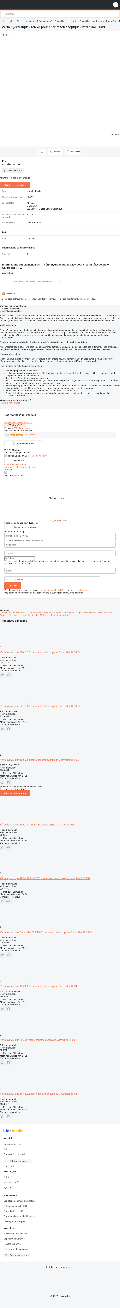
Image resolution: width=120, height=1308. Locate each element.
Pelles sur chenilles (31, 612)
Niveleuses (91, 612)
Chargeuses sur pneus (52, 612)
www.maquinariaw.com (15, 464)
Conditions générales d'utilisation (19, 1201)
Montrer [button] (26, 456)
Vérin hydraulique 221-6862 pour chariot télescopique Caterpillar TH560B (40, 706)
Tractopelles (34, 615)
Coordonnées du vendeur (16, 1154)
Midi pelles (45, 615)
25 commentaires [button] (32, 435)
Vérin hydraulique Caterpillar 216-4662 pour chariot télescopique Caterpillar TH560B (46, 932)
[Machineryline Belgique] (20, 5)
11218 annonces (22, 428)
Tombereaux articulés (61, 615)
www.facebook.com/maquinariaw (20, 467)
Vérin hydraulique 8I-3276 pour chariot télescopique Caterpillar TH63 (37, 824)
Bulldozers (69, 612)
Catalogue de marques (14, 1221)
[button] (115, 5)
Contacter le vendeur (14, 185)
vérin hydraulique (35, 191)
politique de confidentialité (51, 590)
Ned (12, 1166)
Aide (6, 1149)
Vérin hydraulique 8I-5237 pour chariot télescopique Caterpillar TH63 (37, 1040)
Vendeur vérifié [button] (15, 425)
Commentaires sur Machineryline (19, 1216)
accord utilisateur (79, 590)
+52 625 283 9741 (38, 456)
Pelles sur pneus (105, 612)
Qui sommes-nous (12, 1144)
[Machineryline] (11, 21)
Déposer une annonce (15, 793)
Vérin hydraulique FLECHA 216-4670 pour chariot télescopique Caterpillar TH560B (45, 878)
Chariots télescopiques (11, 612)
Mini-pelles (79, 612)
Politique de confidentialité (16, 1206)
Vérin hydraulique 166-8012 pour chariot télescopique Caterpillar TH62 (38, 1093)
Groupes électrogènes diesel (14, 615)
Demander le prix (14, 170)
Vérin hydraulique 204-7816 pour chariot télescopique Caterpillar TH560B (40, 652)
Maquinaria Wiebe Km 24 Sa (18, 422)
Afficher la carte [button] (56, 498)
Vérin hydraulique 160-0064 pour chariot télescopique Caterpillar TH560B (40, 760)
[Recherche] (116, 14)
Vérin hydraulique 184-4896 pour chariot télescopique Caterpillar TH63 (38, 986)
